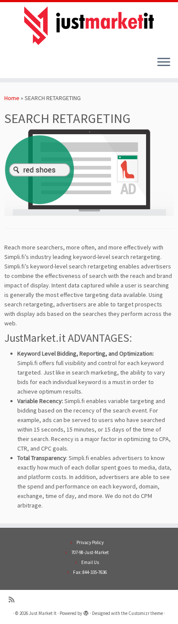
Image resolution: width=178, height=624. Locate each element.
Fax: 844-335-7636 (90, 572)
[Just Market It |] (89, 25)
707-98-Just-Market (90, 552)
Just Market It (43, 613)
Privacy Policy (90, 542)
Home (11, 98)
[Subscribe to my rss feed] (14, 599)
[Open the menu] (163, 62)
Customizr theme (145, 613)
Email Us (90, 562)
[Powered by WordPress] (86, 611)
